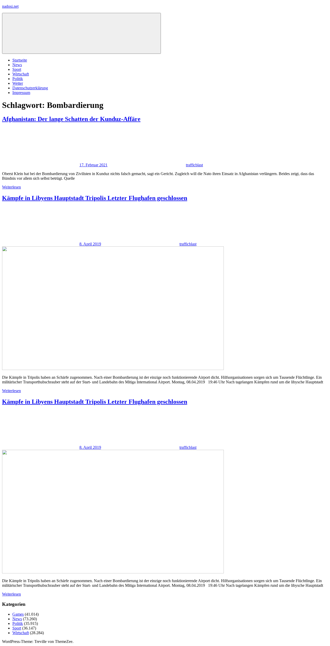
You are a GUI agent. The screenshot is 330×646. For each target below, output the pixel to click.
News (17, 65)
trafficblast (194, 165)
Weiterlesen (11, 187)
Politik (17, 78)
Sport (16, 69)
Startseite (19, 60)
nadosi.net (10, 6)
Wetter (17, 83)
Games (18, 614)
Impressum (21, 92)
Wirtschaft (20, 74)
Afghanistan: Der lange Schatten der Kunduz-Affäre (71, 119)
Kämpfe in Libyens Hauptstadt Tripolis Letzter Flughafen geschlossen (94, 198)
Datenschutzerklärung (30, 88)
